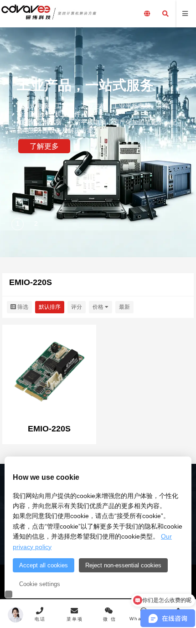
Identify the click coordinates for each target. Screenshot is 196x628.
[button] (18, 225)
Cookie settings (39, 584)
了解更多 (44, 146)
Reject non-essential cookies (123, 565)
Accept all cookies (43, 565)
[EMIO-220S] (49, 372)
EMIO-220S (49, 428)
